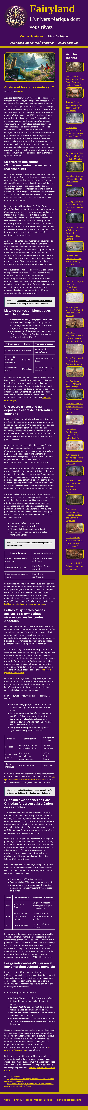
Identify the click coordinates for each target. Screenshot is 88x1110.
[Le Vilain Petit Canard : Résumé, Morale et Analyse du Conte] (75, 246)
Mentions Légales (43, 1100)
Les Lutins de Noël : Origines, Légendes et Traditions (75, 566)
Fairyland (52, 8)
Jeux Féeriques (68, 42)
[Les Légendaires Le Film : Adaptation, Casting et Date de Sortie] (75, 192)
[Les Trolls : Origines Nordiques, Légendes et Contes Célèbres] (75, 272)
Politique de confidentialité (67, 1100)
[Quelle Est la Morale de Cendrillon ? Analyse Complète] (75, 349)
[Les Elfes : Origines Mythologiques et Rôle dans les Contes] (75, 167)
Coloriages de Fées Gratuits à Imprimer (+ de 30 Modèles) (74, 156)
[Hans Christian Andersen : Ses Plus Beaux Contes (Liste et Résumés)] (75, 67)
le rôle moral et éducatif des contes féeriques (24, 604)
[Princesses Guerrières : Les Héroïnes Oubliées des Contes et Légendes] (75, 500)
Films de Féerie (58, 36)
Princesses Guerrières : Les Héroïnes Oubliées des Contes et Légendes (74, 515)
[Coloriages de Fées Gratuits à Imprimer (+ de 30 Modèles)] (75, 144)
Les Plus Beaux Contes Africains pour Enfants (73, 384)
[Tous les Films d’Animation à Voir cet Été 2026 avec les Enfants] (75, 93)
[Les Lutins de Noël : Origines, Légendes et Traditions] (75, 554)
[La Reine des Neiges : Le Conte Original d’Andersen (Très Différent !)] (75, 118)
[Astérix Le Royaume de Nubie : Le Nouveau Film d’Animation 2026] (75, 323)
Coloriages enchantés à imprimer (32, 42)
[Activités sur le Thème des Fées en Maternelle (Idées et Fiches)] (75, 446)
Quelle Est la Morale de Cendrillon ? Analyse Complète (75, 361)
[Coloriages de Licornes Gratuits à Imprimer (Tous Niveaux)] (75, 298)
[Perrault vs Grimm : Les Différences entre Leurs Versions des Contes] (75, 471)
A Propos (27, 1100)
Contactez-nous (12, 1100)
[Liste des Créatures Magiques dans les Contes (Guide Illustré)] (75, 394)
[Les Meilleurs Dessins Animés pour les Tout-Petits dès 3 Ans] (75, 420)
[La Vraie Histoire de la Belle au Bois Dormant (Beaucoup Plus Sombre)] (75, 218)
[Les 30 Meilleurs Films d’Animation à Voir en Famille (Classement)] (75, 528)
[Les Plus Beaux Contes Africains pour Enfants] (75, 371)
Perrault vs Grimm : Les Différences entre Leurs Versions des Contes (74, 486)
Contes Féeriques (31, 36)
